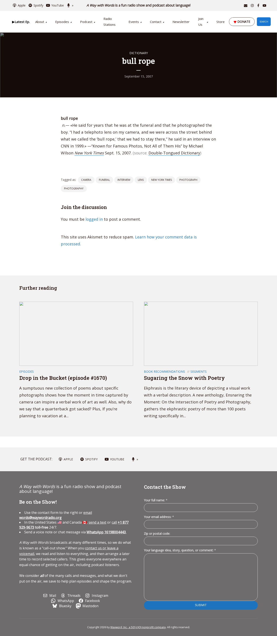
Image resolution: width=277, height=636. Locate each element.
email (55, 515)
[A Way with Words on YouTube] (264, 5)
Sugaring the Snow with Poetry (184, 377)
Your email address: (159, 517)
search (263, 21)
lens (141, 180)
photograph (188, 180)
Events (134, 21)
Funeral (104, 180)
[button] (21, 21)
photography (74, 188)
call (114, 522)
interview (124, 180)
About (39, 21)
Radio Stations (109, 21)
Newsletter (181, 21)
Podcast (86, 21)
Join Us (200, 21)
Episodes (62, 21)
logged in (94, 219)
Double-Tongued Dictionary (174, 152)
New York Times (89, 152)
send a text (97, 522)
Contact (155, 21)
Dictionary (138, 53)
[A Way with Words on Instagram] (252, 5)
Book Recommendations (164, 371)
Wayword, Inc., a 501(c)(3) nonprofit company (138, 627)
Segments (198, 371)
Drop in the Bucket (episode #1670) (63, 377)
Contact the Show (165, 487)
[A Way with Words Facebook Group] (258, 5)
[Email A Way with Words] (245, 5)
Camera (86, 180)
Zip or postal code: (157, 533)
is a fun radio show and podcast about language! (139, 5)
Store (220, 21)
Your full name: (155, 500)
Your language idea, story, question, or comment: (180, 550)
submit (201, 605)
